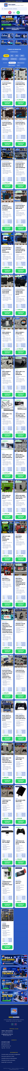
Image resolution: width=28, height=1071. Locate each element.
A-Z (18, 65)
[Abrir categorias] (14, 12)
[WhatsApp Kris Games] (18, 12)
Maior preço (12, 65)
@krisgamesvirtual (5, 1043)
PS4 (17, 56)
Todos (6, 56)
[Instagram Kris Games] (9, 12)
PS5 (12, 56)
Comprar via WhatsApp (7, 103)
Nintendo (5, 59)
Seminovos (14, 59)
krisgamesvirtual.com (6, 1045)
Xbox (22, 56)
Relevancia (12, 62)
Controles (22, 59)
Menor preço (21, 62)
